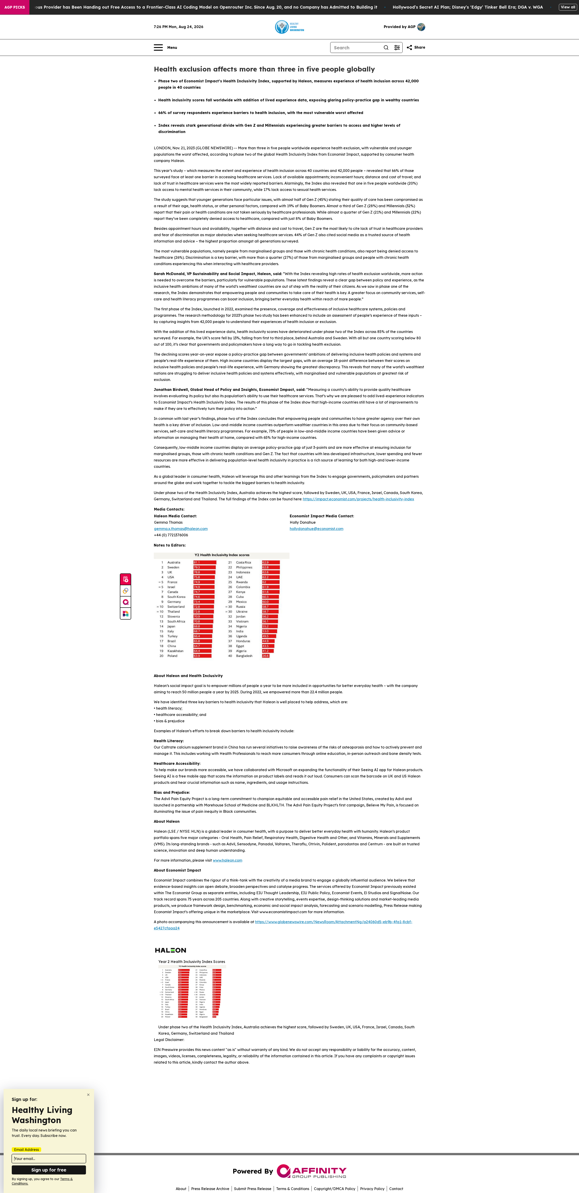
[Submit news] (125, 579)
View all (568, 7)
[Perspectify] (125, 590)
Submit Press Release (252, 1188)
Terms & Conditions (292, 1188)
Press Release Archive (210, 1188)
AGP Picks (15, 7)
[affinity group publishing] (125, 602)
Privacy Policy (372, 1188)
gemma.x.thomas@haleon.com (181, 528)
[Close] (88, 1095)
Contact (396, 1188)
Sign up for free (48, 1170)
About (181, 1188)
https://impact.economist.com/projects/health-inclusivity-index (358, 499)
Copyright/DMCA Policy (334, 1188)
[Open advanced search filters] (397, 47)
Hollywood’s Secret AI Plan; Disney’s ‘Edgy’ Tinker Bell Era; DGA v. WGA (468, 7)
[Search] (386, 47)
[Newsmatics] (125, 613)
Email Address (26, 1149)
